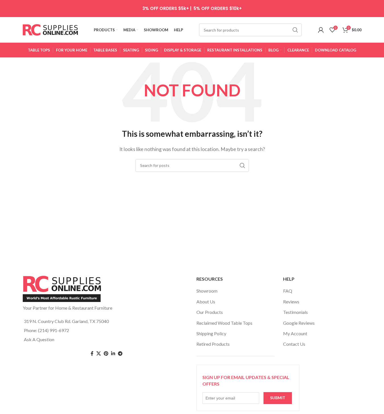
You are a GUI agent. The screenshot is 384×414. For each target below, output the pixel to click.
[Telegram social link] (120, 353)
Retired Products (213, 344)
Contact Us (294, 344)
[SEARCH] (295, 29)
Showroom (206, 290)
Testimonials (295, 312)
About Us (205, 301)
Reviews (291, 301)
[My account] (321, 30)
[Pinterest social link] (106, 353)
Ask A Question (39, 339)
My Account (295, 333)
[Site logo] (50, 29)
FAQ (287, 290)
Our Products (209, 312)
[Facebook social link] (92, 353)
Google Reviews (299, 323)
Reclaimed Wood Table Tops (224, 323)
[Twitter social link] (98, 353)
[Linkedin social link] (113, 353)
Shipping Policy (211, 333)
